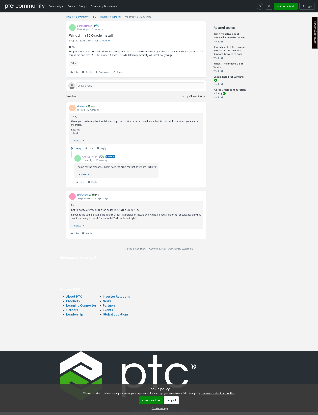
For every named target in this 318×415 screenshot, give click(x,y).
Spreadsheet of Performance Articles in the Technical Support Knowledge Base (230, 50)
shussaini (82, 106)
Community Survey (315, 32)
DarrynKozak (84, 194)
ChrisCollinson (84, 25)
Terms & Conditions (136, 248)
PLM (94, 16)
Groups (83, 6)
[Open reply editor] (136, 85)
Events (71, 6)
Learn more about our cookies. (218, 393)
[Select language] (269, 6)
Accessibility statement (180, 248)
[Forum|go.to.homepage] (25, 6)
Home (69, 16)
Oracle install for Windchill (228, 76)
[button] (286, 6)
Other (74, 63)
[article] (136, 128)
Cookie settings (157, 248)
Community (82, 16)
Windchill (104, 16)
